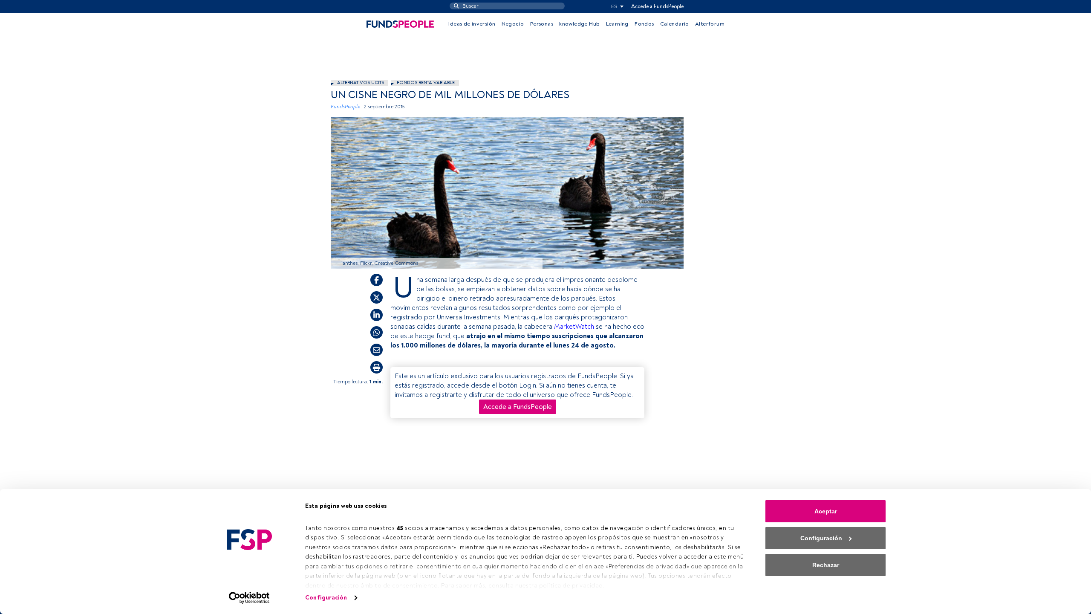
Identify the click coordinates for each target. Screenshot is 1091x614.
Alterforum (709, 23)
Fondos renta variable (426, 82)
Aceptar (825, 511)
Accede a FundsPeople (657, 6)
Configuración (326, 597)
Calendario (674, 23)
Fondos (644, 23)
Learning (617, 23)
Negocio (513, 23)
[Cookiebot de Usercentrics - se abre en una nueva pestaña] (249, 598)
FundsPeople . (347, 107)
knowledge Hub (579, 23)
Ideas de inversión (471, 23)
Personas (541, 23)
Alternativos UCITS (360, 82)
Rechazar (825, 565)
